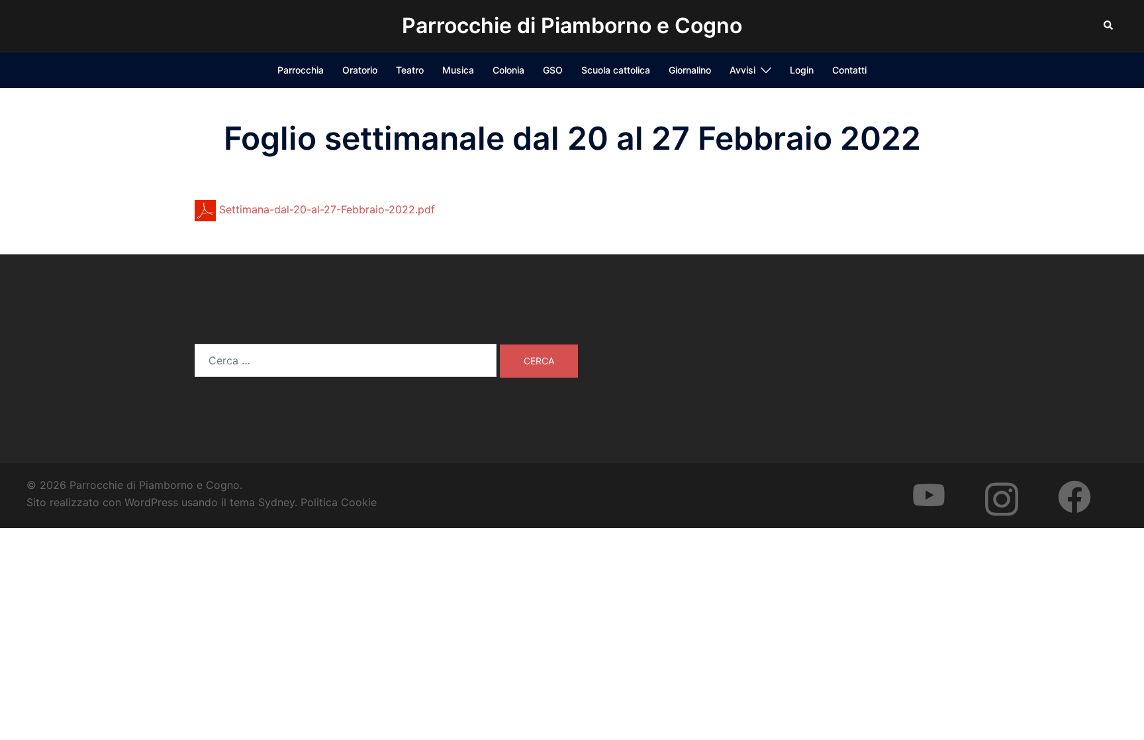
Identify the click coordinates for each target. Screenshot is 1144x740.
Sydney (276, 502)
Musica (458, 70)
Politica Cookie (339, 502)
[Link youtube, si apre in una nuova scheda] (942, 485)
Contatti (849, 70)
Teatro (410, 70)
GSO (553, 70)
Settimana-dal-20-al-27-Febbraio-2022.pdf (325, 209)
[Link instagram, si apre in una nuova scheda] (1015, 485)
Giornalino (690, 70)
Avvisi (742, 70)
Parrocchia (300, 70)
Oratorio (359, 70)
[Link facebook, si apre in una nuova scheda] (1088, 485)
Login (802, 70)
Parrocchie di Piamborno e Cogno (572, 25)
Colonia (508, 70)
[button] (1109, 26)
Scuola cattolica (615, 70)
